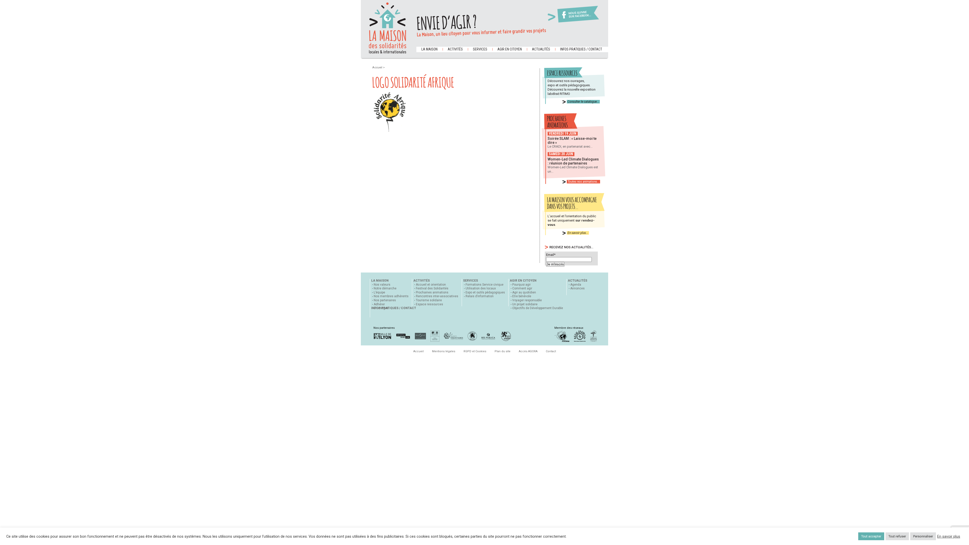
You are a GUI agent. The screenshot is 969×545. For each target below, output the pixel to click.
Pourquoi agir (521, 284)
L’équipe (379, 292)
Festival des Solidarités (432, 288)
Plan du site (502, 351)
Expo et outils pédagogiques (485, 292)
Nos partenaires (385, 300)
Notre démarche (385, 288)
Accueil (377, 67)
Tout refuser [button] (897, 536)
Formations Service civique (484, 284)
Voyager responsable (527, 300)
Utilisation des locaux (481, 288)
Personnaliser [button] (923, 536)
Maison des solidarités (387, 28)
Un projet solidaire (524, 304)
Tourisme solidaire (429, 300)
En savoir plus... (578, 233)
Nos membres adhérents (391, 296)
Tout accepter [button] (871, 536)
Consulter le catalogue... (583, 101)
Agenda (575, 284)
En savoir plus (948, 536)
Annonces (577, 288)
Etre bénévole (521, 296)
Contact (551, 351)
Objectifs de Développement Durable (537, 308)
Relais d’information (480, 296)
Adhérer (379, 304)
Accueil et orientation (431, 284)
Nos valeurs (382, 284)
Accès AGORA (528, 351)
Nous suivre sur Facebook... (579, 14)
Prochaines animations (432, 292)
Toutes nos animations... (583, 181)
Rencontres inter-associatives (437, 296)
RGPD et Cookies (475, 351)
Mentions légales (443, 351)
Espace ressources (429, 304)
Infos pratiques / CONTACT (581, 49)
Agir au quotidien (524, 292)
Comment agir (522, 288)
